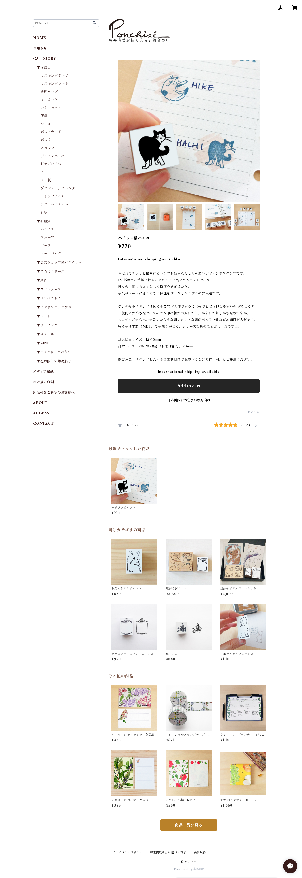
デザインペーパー (54, 156)
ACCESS (41, 413)
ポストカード (51, 132)
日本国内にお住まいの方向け (188, 400)
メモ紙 (46, 180)
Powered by (183, 869)
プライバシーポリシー (127, 852)
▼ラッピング (47, 325)
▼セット (44, 316)
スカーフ (47, 237)
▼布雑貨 (44, 221)
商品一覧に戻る (189, 825)
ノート (46, 172)
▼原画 (42, 280)
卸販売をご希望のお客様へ (54, 392)
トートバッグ (51, 253)
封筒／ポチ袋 (51, 164)
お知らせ (40, 48)
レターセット (51, 108)
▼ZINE (43, 343)
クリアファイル (53, 196)
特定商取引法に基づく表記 (168, 852)
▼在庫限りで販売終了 (54, 361)
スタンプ (49, 148)
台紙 (44, 212)
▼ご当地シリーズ (50, 271)
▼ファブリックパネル (54, 352)
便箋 (44, 116)
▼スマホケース (49, 289)
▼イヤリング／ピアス (54, 307)
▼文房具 (45, 67)
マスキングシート (54, 84)
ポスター (48, 140)
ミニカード (49, 100)
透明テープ (49, 92)
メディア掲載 (43, 371)
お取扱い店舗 (43, 382)
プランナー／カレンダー (60, 188)
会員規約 (200, 852)
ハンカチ (48, 229)
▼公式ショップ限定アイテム (59, 262)
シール (46, 124)
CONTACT (43, 423)
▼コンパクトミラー (52, 298)
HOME (39, 38)
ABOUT (40, 403)
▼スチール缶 (47, 334)
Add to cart (188, 386)
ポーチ (46, 245)
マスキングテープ (54, 76)
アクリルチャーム (54, 204)
